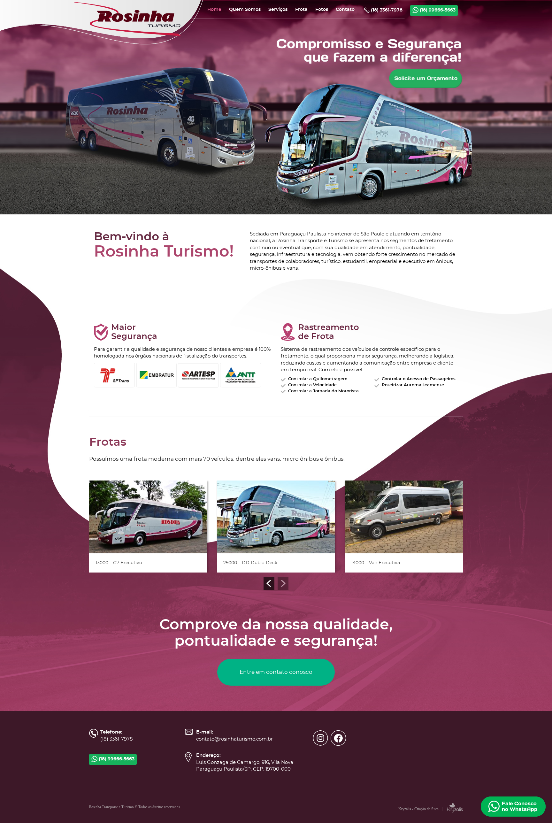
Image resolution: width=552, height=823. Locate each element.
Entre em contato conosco (276, 672)
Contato (345, 9)
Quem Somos (245, 9)
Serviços (278, 9)
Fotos (321, 9)
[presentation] (269, 583)
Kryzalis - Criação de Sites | (422, 809)
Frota (301, 9)
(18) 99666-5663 (437, 10)
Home (214, 9)
